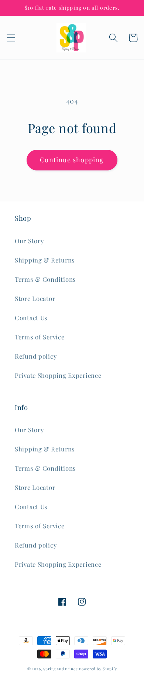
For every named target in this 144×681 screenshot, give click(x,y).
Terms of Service (40, 337)
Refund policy (35, 356)
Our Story (29, 241)
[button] (11, 38)
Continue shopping (72, 159)
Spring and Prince (60, 668)
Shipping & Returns (45, 260)
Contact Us (31, 318)
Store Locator (35, 298)
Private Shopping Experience (58, 375)
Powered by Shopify (98, 668)
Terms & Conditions (45, 279)
